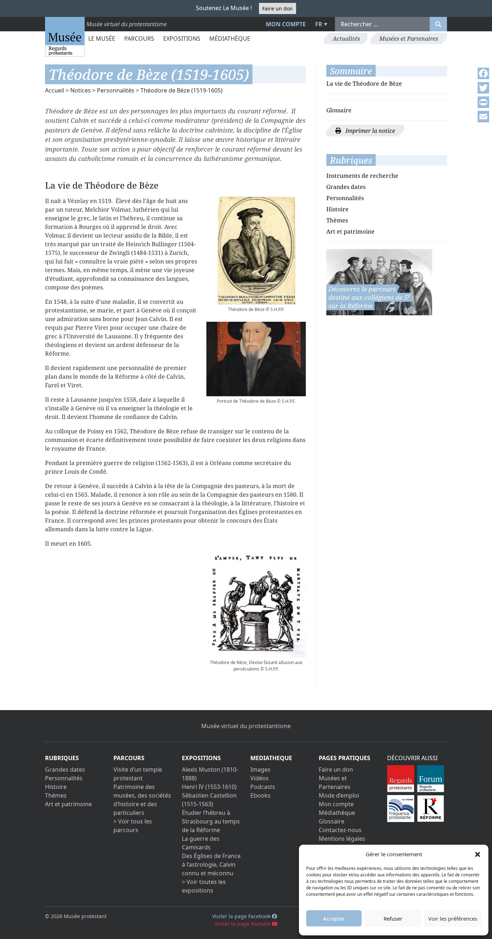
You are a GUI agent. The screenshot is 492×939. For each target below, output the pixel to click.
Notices (80, 90)
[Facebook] (483, 73)
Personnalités (115, 90)
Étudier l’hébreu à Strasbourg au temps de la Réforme (211, 821)
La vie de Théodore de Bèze (364, 83)
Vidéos (259, 778)
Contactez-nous (340, 830)
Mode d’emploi (339, 795)
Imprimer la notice (369, 131)
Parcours (139, 38)
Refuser (393, 918)
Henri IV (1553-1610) (209, 787)
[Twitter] (483, 88)
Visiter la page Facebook (242, 916)
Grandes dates (346, 187)
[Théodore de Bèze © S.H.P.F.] (256, 250)
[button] (477, 854)
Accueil (54, 90)
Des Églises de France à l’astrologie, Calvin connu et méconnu (211, 864)
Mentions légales (342, 839)
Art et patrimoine (350, 231)
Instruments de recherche (362, 176)
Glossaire (339, 110)
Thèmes (337, 220)
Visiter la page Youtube (243, 923)
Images (260, 769)
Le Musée (101, 38)
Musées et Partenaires (408, 38)
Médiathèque (229, 38)
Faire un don (277, 8)
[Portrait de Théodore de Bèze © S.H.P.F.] (256, 359)
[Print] (483, 102)
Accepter (334, 918)
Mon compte (286, 24)
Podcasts (262, 787)
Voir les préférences (452, 918)
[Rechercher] (438, 24)
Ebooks (260, 795)
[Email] (483, 116)
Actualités (346, 38)
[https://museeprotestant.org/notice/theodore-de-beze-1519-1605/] (379, 281)
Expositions (181, 38)
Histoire (337, 209)
